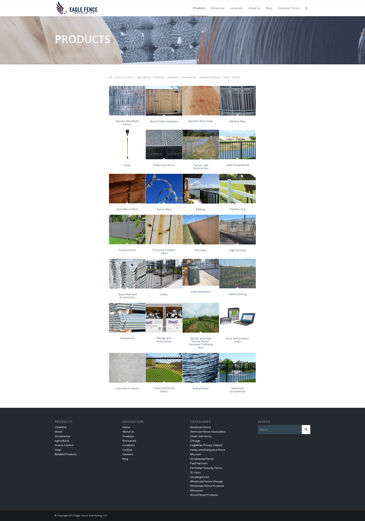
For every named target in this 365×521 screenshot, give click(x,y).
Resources (129, 441)
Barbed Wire (201, 388)
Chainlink (61, 427)
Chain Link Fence (200, 436)
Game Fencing (237, 294)
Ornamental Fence (202, 459)
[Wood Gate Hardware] (164, 100)
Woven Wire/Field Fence (127, 122)
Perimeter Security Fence (206, 468)
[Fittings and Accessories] (164, 317)
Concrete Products (127, 388)
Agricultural (62, 441)
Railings (201, 209)
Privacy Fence (127, 250)
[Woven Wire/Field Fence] (127, 100)
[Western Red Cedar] (200, 100)
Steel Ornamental (237, 165)
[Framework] (127, 317)
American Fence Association (208, 431)
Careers (128, 454)
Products (128, 436)
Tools (127, 165)
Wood (58, 431)
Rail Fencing (237, 209)
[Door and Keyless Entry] (237, 317)
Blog (125, 459)
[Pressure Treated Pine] (164, 229)
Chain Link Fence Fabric (164, 389)
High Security (237, 250)
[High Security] (237, 229)
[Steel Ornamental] (237, 144)
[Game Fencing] (237, 273)
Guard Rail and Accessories (127, 295)
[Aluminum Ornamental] (237, 367)
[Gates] (164, 273)
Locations (129, 445)
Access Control (64, 445)
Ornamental (62, 436)
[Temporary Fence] (164, 144)
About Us (128, 431)
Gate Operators (201, 291)
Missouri (195, 454)
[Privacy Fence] (127, 229)
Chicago (195, 441)
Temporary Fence (164, 165)
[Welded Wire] (237, 100)
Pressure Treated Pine (164, 251)
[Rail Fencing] (237, 188)
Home (126, 427)
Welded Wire (237, 121)
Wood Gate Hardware (164, 121)
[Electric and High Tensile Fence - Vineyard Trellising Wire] (200, 317)
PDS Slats (201, 250)
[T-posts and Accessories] (200, 144)
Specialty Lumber (127, 209)
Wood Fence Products (204, 495)
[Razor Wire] (164, 188)
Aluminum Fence (200, 427)
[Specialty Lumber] (127, 188)
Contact (127, 450)
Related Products (66, 454)
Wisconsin (196, 490)
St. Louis (195, 472)
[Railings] (200, 188)
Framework (127, 338)
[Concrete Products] (127, 367)
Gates (164, 294)
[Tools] (127, 144)
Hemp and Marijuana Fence (207, 450)
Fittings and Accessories (164, 339)
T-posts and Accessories (200, 166)
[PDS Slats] (200, 229)
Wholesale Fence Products (207, 486)
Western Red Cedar (200, 121)
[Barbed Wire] (200, 367)
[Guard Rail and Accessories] (127, 273)
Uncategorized (199, 477)
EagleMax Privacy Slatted (206, 445)
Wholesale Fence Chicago (206, 481)
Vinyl (58, 450)
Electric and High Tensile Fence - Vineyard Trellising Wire (200, 342)
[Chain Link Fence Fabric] (164, 367)
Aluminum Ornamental (237, 389)
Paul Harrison (199, 463)
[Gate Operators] (200, 272)
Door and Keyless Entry (237, 339)
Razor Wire (164, 209)
